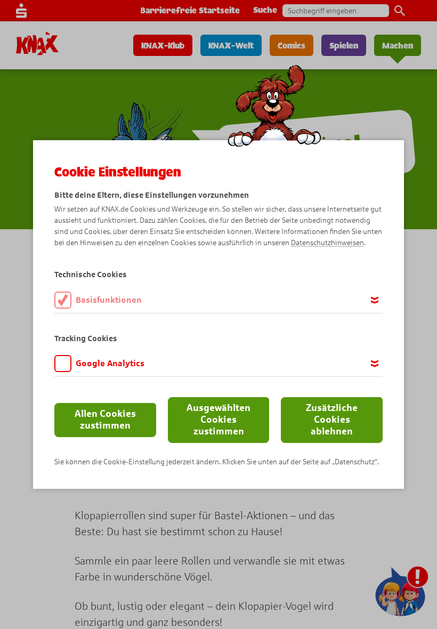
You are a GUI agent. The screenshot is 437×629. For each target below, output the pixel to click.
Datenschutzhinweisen (327, 243)
